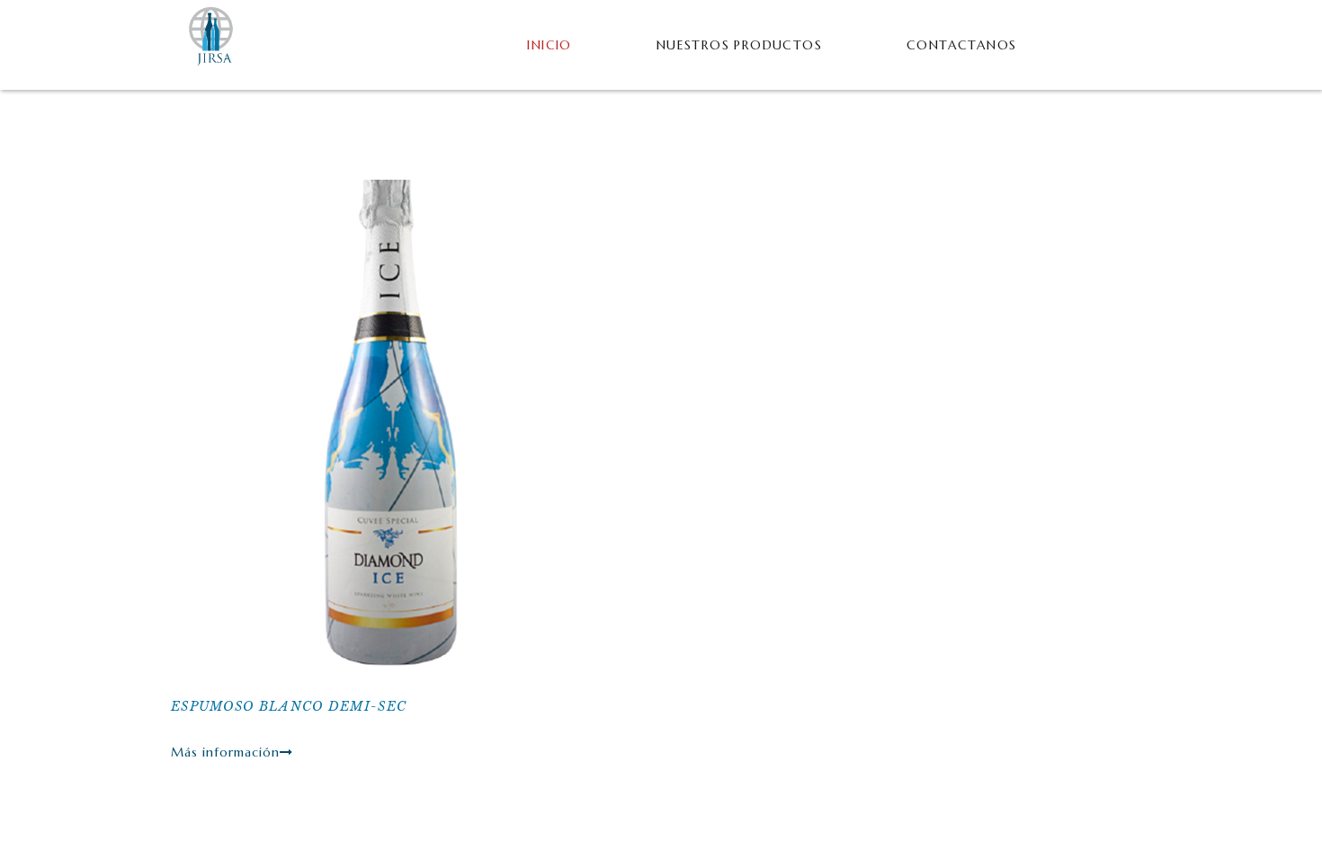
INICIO (549, 45)
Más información (225, 752)
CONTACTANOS (961, 45)
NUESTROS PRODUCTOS (739, 45)
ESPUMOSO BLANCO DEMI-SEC (288, 706)
